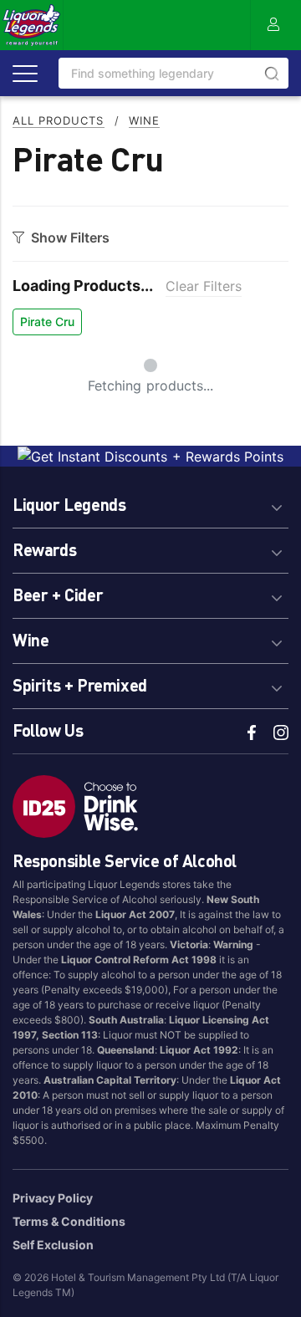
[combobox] (173, 73)
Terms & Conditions (69, 1221)
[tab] (150, 502)
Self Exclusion (53, 1245)
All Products (59, 120)
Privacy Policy (53, 1198)
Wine (144, 120)
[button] (150, 502)
